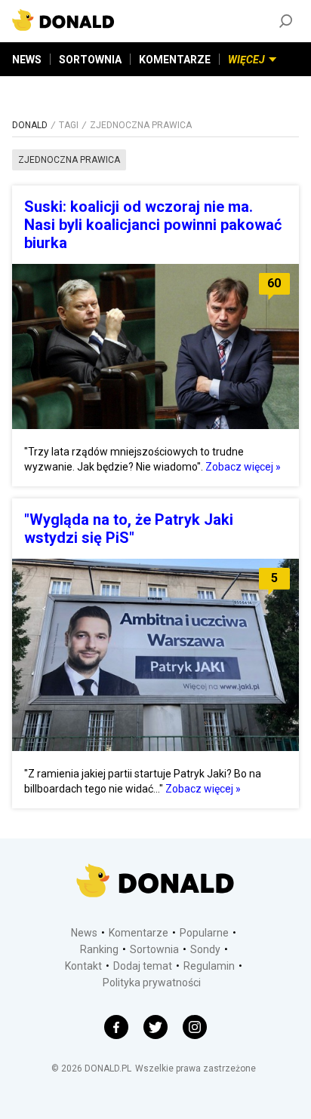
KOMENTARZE (175, 60)
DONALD (30, 125)
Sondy (205, 949)
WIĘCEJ (246, 60)
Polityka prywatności (152, 982)
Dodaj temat (142, 966)
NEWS (27, 60)
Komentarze (138, 933)
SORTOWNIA (90, 60)
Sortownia (154, 949)
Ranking (99, 949)
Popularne (204, 933)
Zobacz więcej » (243, 467)
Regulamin (209, 966)
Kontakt (83, 966)
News (84, 933)
